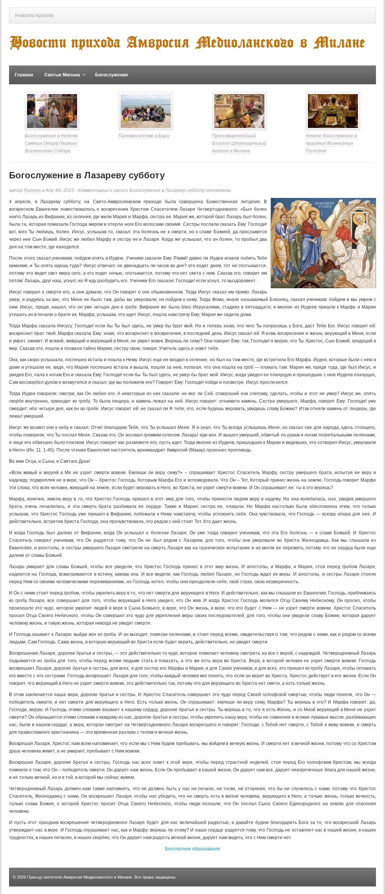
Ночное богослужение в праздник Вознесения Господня (331, 143)
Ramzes (32, 190)
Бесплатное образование (192, 848)
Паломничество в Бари (143, 135)
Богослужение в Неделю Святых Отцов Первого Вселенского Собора (51, 143)
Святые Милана (59, 78)
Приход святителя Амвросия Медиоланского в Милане (79, 877)
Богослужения (111, 75)
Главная (24, 75)
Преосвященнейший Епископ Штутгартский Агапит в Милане (239, 143)
